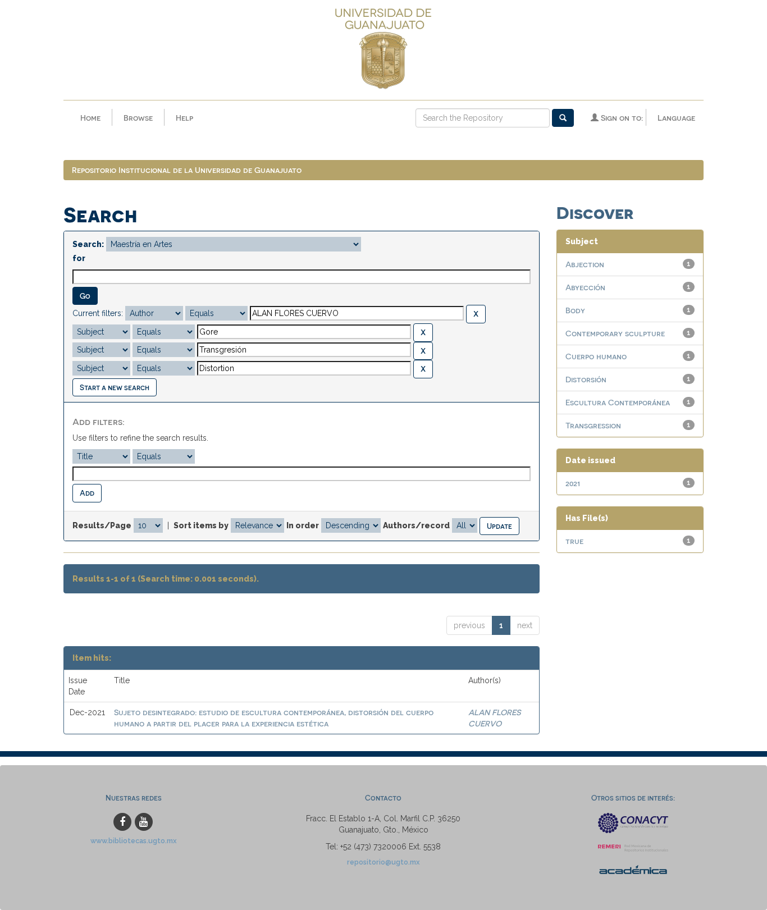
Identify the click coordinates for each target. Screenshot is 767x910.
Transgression (593, 425)
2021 (572, 483)
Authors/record (416, 525)
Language (676, 117)
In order (302, 525)
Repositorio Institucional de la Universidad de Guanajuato (187, 170)
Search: (88, 244)
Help (184, 117)
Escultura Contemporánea (617, 402)
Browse (138, 117)
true (574, 541)
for (78, 258)
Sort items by (201, 525)
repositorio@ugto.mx (383, 862)
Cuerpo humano (596, 356)
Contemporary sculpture (615, 333)
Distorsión (585, 379)
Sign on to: (621, 117)
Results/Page (101, 525)
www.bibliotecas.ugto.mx (133, 840)
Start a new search (114, 387)
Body (575, 310)
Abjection (584, 264)
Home (90, 117)
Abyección (585, 287)
